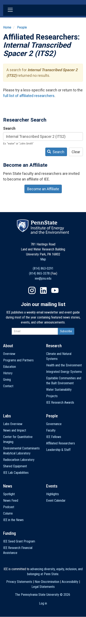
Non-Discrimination (47, 582)
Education (9, 367)
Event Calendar (56, 501)
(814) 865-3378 (39, 273)
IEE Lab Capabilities (16, 473)
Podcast (8, 507)
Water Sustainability (59, 390)
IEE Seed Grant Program (19, 541)
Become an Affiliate (43, 189)
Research (54, 345)
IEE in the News (13, 520)
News (7, 486)
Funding (9, 533)
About (8, 345)
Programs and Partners (18, 360)
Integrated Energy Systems (64, 372)
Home (7, 27)
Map (43, 259)
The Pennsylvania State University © (42, 595)
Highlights (52, 494)
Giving (7, 380)
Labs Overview (12, 424)
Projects (52, 396)
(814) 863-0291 (43, 268)
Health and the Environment (64, 365)
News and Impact (14, 430)
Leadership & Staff (58, 450)
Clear (76, 152)
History (8, 373)
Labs (7, 415)
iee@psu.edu (43, 278)
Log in (43, 603)
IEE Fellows (53, 437)
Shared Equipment (15, 466)
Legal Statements (43, 587)
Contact (8, 386)
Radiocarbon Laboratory (18, 460)
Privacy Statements (19, 582)
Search (9, 128)
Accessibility (70, 582)
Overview (9, 354)
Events (51, 486)
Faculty (51, 430)
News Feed (10, 501)
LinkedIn (43, 290)
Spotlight (9, 494)
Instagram (32, 290)
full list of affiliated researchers (28, 95)
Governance (54, 424)
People (22, 27)
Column (8, 513)
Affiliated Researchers (60, 443)
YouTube (55, 290)
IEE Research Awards (60, 402)
